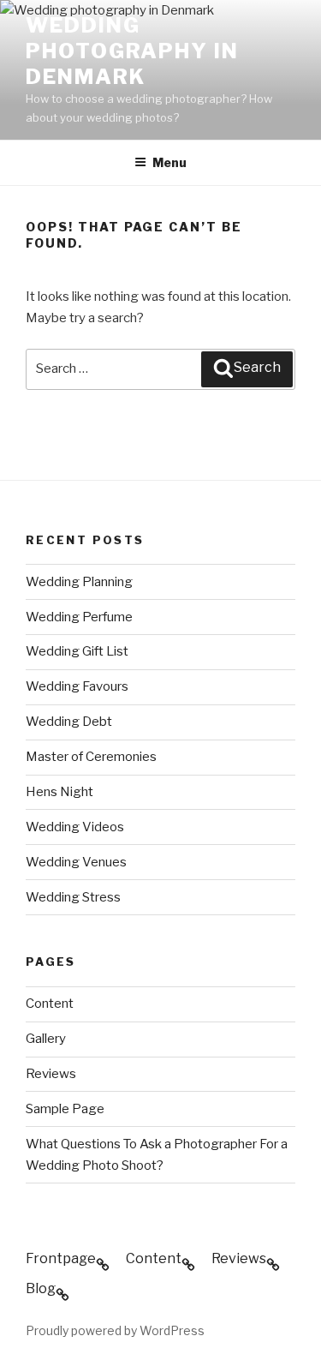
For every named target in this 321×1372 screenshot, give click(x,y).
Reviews (51, 1073)
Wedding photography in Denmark (132, 51)
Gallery (46, 1038)
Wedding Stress (73, 897)
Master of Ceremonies (91, 756)
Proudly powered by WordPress (115, 1330)
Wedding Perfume (79, 617)
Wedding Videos (75, 827)
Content (50, 1003)
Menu (169, 162)
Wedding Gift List (77, 651)
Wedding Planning (79, 582)
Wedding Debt (69, 721)
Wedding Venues (76, 862)
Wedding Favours (77, 686)
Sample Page (65, 1109)
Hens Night (59, 792)
